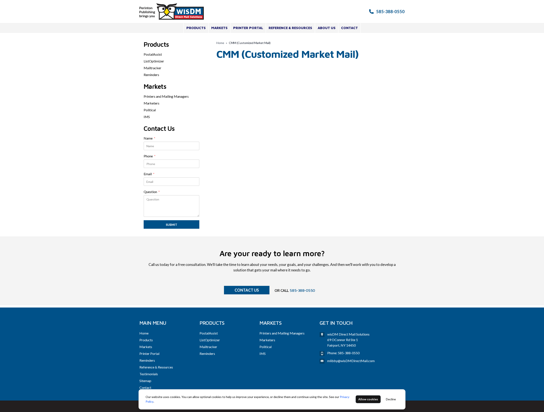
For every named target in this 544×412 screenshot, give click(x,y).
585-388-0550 (390, 11)
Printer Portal (248, 28)
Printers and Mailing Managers (166, 96)
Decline (391, 399)
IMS (147, 117)
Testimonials (148, 374)
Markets (219, 28)
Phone (150, 156)
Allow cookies (368, 399)
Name (149, 138)
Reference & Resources (290, 28)
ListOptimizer (154, 61)
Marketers (151, 103)
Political (150, 110)
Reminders (151, 75)
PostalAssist (153, 54)
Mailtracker (152, 68)
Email (149, 174)
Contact (349, 28)
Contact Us (247, 290)
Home (220, 43)
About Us (327, 28)
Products (196, 28)
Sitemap (145, 381)
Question (152, 192)
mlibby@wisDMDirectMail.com (351, 361)
